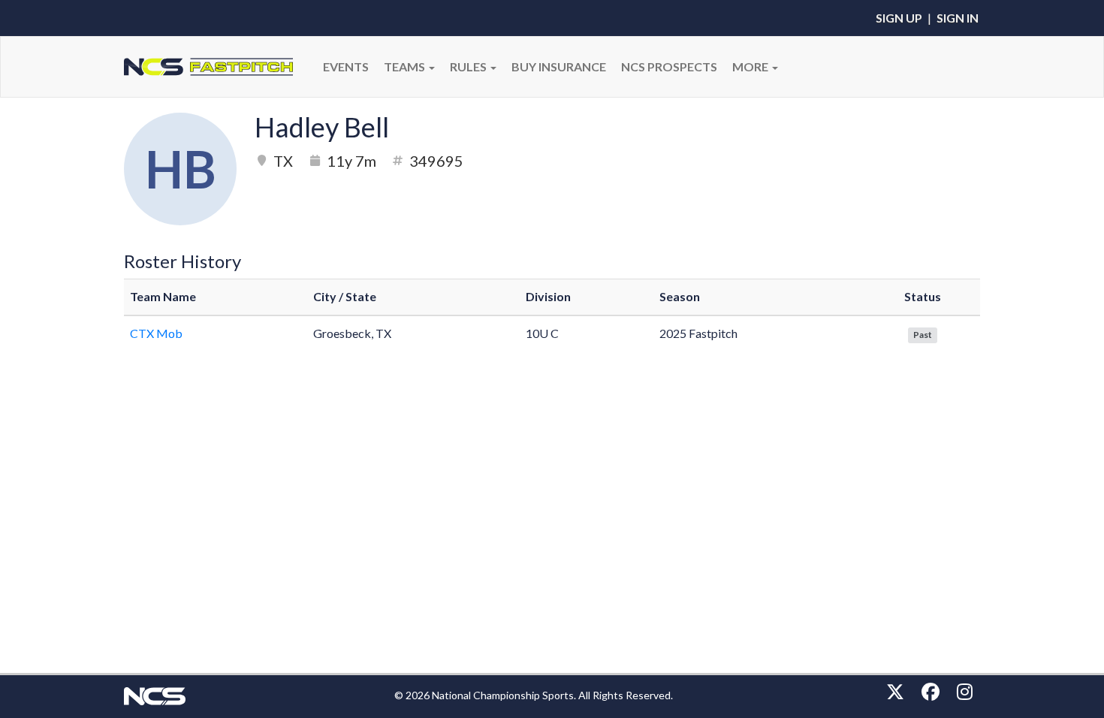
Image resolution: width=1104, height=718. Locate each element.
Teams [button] (405, 66)
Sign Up (899, 18)
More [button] (751, 66)
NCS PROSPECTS (669, 66)
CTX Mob (156, 333)
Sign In (958, 18)
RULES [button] (469, 66)
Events (346, 66)
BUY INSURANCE (558, 66)
